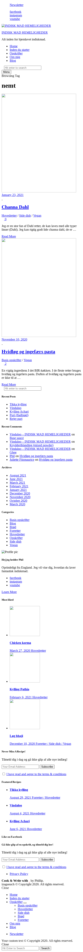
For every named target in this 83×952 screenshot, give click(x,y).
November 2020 (20, 497)
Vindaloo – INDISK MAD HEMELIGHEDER (40, 434)
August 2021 (18, 475)
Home (14, 46)
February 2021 (19, 486)
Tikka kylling (18, 404)
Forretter (15, 530)
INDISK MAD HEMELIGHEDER (25, 32)
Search (45, 948)
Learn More (9, 592)
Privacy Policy (19, 874)
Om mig (15, 57)
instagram (16, 15)
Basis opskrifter (11, 360)
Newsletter (16, 5)
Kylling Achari (19, 411)
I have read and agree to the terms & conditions (36, 774)
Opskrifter (16, 53)
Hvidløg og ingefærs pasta (28, 351)
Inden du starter (19, 49)
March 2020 (17, 504)
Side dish (25, 215)
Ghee (13, 452)
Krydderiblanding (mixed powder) (31, 445)
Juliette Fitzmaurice (22, 459)
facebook (15, 11)
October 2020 (18, 500)
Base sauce (17, 438)
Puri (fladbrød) (19, 415)
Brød (13, 527)
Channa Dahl (15, 207)
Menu (6, 71)
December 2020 (20, 493)
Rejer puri (16, 418)
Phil (12, 456)
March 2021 (17, 482)
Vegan (37, 215)
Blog (13, 60)
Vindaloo (15, 408)
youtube (15, 19)
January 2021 (18, 490)
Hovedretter (9, 215)
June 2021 (16, 479)
